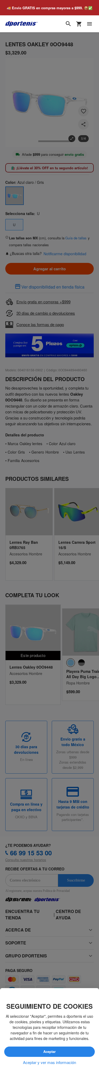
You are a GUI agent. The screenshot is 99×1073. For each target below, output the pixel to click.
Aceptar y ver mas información (49, 1062)
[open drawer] (89, 24)
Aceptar (49, 1051)
